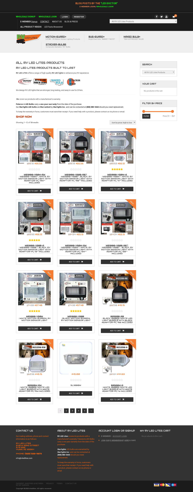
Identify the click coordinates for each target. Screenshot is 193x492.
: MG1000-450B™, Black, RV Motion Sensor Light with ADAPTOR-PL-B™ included (35, 249)
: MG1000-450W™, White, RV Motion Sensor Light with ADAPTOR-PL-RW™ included (35, 179)
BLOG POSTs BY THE (88, 3)
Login (65, 17)
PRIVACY (50, 483)
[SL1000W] (75, 359)
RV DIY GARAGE (22, 485)
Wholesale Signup (25, 17)
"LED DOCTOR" (109, 3)
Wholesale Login (105, 7)
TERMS (59, 483)
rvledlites (32, 488)
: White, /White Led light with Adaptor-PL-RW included (34, 388)
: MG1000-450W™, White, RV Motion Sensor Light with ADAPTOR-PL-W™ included (117, 178)
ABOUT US (57, 21)
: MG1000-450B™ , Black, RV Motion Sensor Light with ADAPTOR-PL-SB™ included (117, 250)
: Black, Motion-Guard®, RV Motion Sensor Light (76, 318)
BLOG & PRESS (71, 21)
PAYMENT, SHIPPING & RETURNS (29, 483)
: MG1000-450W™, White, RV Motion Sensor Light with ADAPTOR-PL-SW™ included (76, 250)
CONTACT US (70, 483)
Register (79, 17)
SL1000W (76, 385)
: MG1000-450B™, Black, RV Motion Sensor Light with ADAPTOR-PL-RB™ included (76, 178)
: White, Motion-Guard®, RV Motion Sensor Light (35, 318)
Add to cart (32, 191)
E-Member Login (87, 7)
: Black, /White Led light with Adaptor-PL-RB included (117, 319)
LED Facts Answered (53, 27)
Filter (146, 116)
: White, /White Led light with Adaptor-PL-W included (117, 388)
